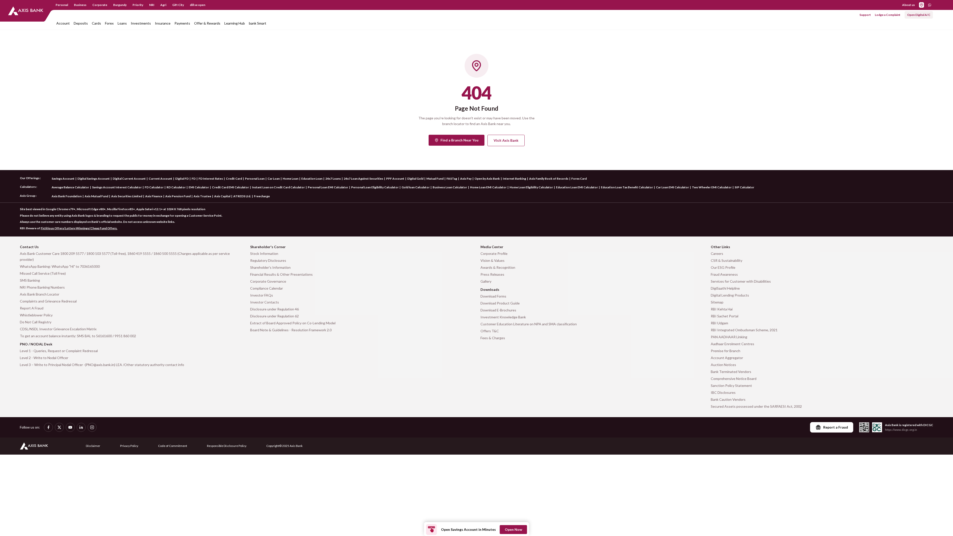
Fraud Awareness (724, 274)
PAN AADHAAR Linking (729, 337)
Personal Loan (255, 178)
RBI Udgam (719, 323)
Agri (163, 5)
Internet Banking (514, 178)
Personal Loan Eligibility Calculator (375, 187)
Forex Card (579, 178)
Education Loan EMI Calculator (577, 187)
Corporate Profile (494, 253)
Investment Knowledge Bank (503, 317)
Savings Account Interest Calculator (117, 187)
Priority (138, 5)
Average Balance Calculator (70, 187)
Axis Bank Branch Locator (39, 294)
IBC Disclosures (723, 392)
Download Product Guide (500, 303)
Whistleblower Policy (36, 315)
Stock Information (264, 253)
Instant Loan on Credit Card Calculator (278, 187)
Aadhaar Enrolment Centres (732, 344)
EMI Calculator (199, 187)
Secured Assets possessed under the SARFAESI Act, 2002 (756, 406)
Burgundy (120, 5)
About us (908, 5)
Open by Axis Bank (487, 178)
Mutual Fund (434, 178)
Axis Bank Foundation (67, 196)
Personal (62, 5)
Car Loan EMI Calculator (672, 187)
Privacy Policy (129, 446)
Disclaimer (93, 446)
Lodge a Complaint (887, 15)
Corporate (99, 5)
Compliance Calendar (266, 288)
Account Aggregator (727, 358)
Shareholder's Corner (268, 247)
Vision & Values (492, 260)
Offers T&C (489, 331)
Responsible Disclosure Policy (226, 446)
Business (80, 5)
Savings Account (63, 178)
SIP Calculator (744, 187)
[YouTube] (70, 427)
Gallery (485, 281)
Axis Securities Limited (126, 196)
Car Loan (274, 178)
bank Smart (257, 23)
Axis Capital (222, 196)
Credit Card (234, 178)
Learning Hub (234, 23)
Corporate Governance (268, 281)
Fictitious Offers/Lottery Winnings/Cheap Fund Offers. (79, 228)
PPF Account (395, 178)
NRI (151, 5)
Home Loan (290, 178)
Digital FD (182, 178)
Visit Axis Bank (506, 140)
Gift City (178, 5)
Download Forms (493, 296)
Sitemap (717, 302)
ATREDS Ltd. (242, 196)
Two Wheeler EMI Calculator (712, 187)
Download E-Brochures (498, 310)
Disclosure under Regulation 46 (274, 309)
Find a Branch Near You (459, 140)
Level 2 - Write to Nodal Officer (44, 358)
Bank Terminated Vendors (731, 371)
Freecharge (262, 196)
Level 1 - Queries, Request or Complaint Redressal (59, 351)
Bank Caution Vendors (728, 399)
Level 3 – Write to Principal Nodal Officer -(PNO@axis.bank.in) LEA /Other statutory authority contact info (102, 365)
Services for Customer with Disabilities (741, 281)
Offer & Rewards (207, 23)
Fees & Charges (492, 338)
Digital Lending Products (730, 295)
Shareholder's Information (270, 267)
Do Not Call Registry (35, 322)
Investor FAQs (261, 295)
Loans (122, 23)
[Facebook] (48, 427)
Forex (109, 23)
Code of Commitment (172, 446)
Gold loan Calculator (416, 187)
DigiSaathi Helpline (725, 288)
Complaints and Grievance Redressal (48, 301)
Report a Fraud (835, 427)
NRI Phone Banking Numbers (42, 287)
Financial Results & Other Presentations (281, 274)
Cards (96, 23)
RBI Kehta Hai (722, 309)
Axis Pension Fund (178, 196)
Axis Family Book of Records (548, 178)
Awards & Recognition (497, 267)
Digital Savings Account (93, 178)
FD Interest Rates (211, 178)
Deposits (81, 23)
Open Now (513, 529)
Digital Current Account (129, 178)
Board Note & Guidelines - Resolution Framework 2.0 (291, 330)
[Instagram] (92, 427)
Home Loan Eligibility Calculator (531, 187)
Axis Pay (466, 178)
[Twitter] (59, 427)
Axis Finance (153, 196)
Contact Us (29, 247)
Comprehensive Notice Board (733, 378)
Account (63, 23)
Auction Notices (723, 365)
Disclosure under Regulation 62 (274, 316)
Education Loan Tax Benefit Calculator (627, 187)
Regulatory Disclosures (268, 260)
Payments (182, 23)
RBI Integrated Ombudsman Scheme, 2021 (744, 330)
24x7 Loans (333, 178)
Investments (141, 23)
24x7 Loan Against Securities (363, 178)
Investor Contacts (264, 302)
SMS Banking (30, 280)
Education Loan (311, 178)
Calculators (28, 187)
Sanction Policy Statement (731, 385)
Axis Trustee (202, 196)
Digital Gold (415, 178)
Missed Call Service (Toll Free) (43, 273)
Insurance (162, 23)
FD (194, 178)
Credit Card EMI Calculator (230, 187)
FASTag (451, 178)
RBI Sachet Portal (724, 316)
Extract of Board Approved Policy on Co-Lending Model (293, 323)
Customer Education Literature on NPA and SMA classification (528, 324)
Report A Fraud (31, 308)
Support (865, 15)
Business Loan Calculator (450, 187)
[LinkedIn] (81, 427)
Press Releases (492, 274)
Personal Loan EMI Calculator (328, 187)
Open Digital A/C (918, 15)
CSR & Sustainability (726, 260)
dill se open (197, 5)
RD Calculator (176, 187)
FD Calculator (154, 187)
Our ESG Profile (723, 267)
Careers (717, 253)
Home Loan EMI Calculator (488, 187)
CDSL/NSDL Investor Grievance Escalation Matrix (58, 329)
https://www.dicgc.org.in (901, 430)
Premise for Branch (725, 351)
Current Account (160, 178)
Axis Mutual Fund (96, 196)
